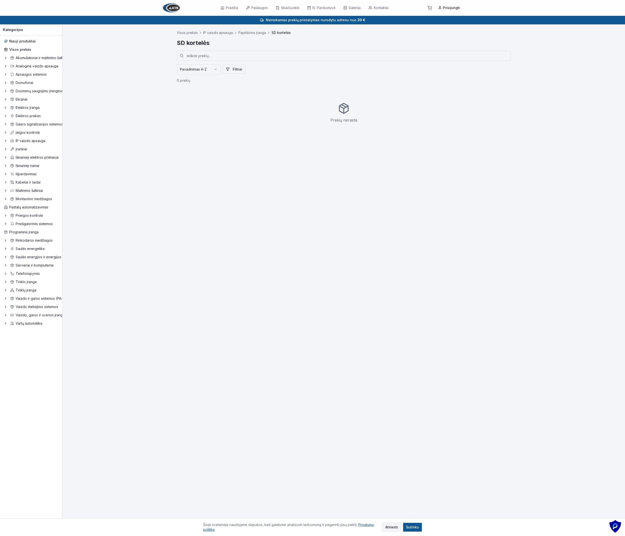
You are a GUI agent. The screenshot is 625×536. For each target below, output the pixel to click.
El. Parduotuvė (323, 8)
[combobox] (199, 69)
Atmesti (391, 527)
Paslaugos (259, 8)
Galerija (355, 8)
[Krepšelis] (429, 7)
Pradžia (232, 8)
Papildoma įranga (252, 33)
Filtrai (237, 69)
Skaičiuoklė (290, 8)
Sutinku (412, 527)
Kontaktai (381, 8)
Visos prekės (20, 49)
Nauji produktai (22, 41)
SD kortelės (281, 33)
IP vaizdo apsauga (218, 33)
